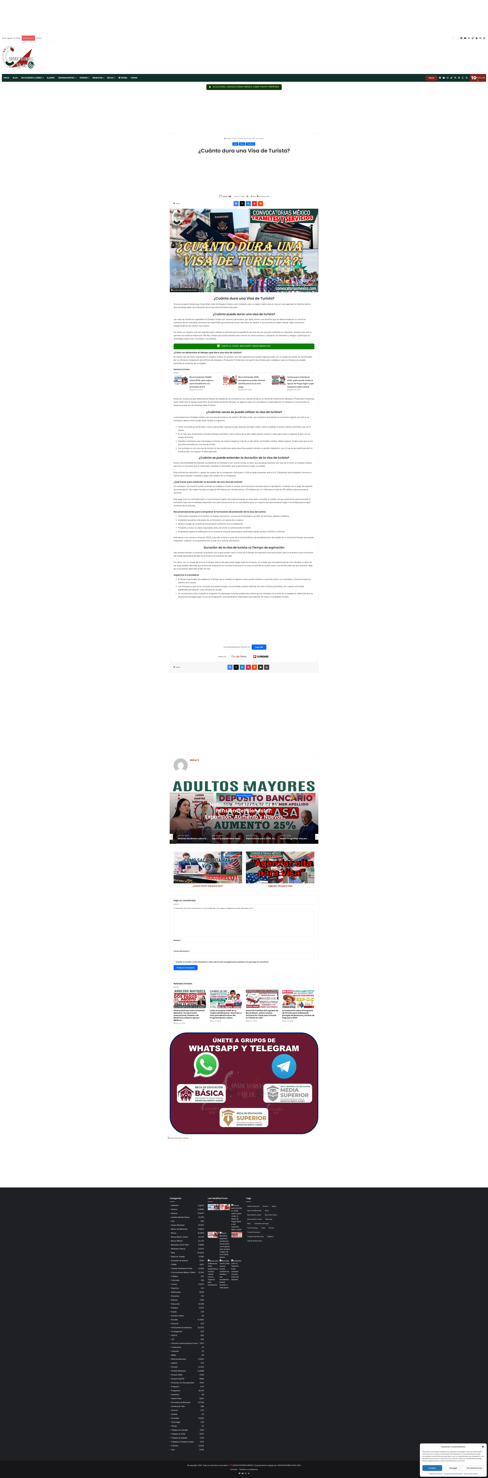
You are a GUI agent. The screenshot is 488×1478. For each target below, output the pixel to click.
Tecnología (175, 1422)
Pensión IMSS (176, 1375)
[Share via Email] (260, 667)
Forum (134, 78)
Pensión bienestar (253, 1232)
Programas (175, 1391)
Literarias (175, 1351)
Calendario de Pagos (261, 1223)
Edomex (174, 1300)
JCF (172, 1339)
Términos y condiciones (248, 1469)
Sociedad (175, 1418)
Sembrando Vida (178, 1406)
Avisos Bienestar (178, 1225)
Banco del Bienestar (179, 1229)
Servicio (174, 1410)
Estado (174, 1312)
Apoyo (274, 1206)
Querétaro (175, 1394)
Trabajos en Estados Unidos (182, 1442)
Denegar (453, 1468)
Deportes (175, 1288)
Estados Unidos (177, 1316)
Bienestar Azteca (178, 1249)
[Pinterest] (254, 203)
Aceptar (432, 1468)
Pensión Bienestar (244, 795)
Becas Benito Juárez (31, 78)
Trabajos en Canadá (179, 1430)
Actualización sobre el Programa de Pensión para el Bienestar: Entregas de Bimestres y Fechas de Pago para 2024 (298, 1014)
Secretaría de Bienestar (180, 1402)
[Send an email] (230, 196)
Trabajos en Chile (178, 1434)
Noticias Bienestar (178, 1359)
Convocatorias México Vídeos (183, 1272)
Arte (173, 1221)
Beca (267, 1210)
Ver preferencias (474, 1468)
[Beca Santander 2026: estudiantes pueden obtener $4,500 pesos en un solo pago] (230, 380)
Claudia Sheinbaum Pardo (181, 1268)
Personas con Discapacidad (182, 1383)
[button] (483, 1446)
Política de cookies (435, 1473)
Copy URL (259, 647)
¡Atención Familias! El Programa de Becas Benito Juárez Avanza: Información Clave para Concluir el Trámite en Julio (262, 1014)
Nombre (177, 940)
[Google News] (239, 656)
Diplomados (176, 1292)
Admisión (175, 1205)
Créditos (174, 1276)
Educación (175, 1304)
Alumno (51, 78)
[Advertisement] (244, 18)
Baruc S (226, 196)
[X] (242, 203)
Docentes (175, 1296)
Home (228, 138)
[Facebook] (236, 203)
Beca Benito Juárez (254, 1215)
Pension (271, 1228)
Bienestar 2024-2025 (180, 1245)
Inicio (6, 78)
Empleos (174, 1308)
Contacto (233, 1469)
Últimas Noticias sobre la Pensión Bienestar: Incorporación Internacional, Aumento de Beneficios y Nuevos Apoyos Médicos (189, 1015)
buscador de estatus (179, 1261)
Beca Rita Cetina (271, 1215)
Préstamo (175, 1387)
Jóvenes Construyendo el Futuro (184, 1343)
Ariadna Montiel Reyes (180, 1217)
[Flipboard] (260, 657)
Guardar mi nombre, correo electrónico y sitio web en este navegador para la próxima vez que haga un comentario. (222, 962)
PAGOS (431, 78)
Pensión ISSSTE (177, 1379)
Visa (233, 138)
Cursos (174, 1284)
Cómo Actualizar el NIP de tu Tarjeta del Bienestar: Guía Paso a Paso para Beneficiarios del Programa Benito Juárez (226, 1014)
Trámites (250, 144)
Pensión (84, 78)
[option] (244, 812)
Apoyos (174, 1213)
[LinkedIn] (248, 203)
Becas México (177, 1241)
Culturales (175, 1280)
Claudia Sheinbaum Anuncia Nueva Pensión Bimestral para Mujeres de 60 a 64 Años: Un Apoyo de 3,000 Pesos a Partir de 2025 (244, 817)
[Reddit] (260, 203)
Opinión (174, 1363)
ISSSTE (174, 1335)
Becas (110, 78)
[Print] (266, 667)
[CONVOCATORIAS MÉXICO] (18, 57)
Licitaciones (176, 1347)
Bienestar (97, 78)
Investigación (176, 1331)
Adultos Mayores (253, 1206)
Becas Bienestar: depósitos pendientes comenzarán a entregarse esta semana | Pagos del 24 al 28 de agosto (80, 38)
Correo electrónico (182, 951)
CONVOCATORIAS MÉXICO (242, 1465)
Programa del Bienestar (255, 1236)
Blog (15, 78)
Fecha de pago (252, 1228)
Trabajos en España (179, 1438)
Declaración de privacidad (453, 1473)
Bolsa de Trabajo (178, 1257)
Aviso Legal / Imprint (471, 1473)
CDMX (173, 1264)
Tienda (123, 78)
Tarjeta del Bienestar (254, 1241)
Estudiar (174, 1320)
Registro (270, 1236)
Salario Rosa (176, 1398)
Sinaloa (174, 1414)
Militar (173, 1355)
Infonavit (174, 1324)
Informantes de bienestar (181, 1328)
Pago (263, 1228)
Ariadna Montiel (66, 78)
